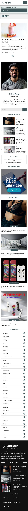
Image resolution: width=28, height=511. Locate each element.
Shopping (14, 420)
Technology (14, 430)
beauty (14, 340)
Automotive (14, 336)
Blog (17, 127)
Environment (14, 373)
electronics (14, 370)
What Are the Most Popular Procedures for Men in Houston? (21, 122)
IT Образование (14, 400)
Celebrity (14, 350)
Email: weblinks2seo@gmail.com (14, 162)
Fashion (14, 380)
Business (18, 137)
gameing (14, 390)
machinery (14, 404)
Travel (14, 437)
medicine (14, 407)
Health (17, 118)
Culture (14, 360)
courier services (14, 357)
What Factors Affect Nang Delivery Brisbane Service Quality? (21, 150)
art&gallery (14, 333)
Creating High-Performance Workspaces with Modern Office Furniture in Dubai (21, 131)
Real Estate (14, 410)
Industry (14, 397)
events (14, 377)
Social (14, 424)
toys (14, 434)
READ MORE (15, 56)
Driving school (14, 363)
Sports (14, 427)
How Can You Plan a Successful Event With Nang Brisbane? (21, 141)
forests (14, 387)
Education (14, 367)
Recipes (14, 414)
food (14, 383)
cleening (14, 353)
